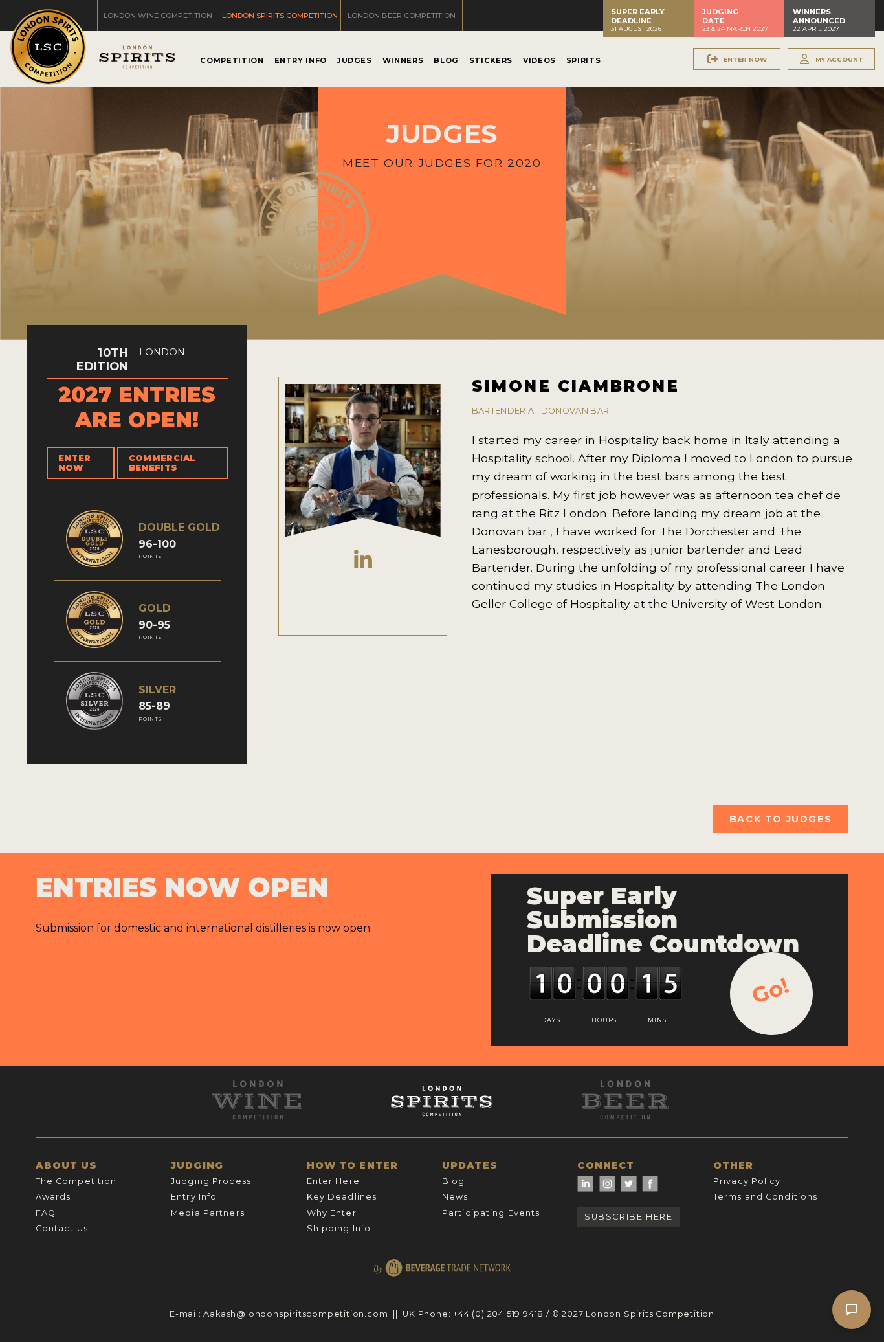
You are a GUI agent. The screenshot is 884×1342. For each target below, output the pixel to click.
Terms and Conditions (765, 1197)
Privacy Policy (747, 1181)
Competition (231, 60)
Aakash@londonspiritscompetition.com (295, 1314)
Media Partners (208, 1213)
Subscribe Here (628, 1217)
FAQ (46, 1213)
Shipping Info (339, 1228)
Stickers (491, 60)
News (455, 1197)
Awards (53, 1197)
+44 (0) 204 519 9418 (498, 1314)
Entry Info (300, 60)
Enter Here (333, 1181)
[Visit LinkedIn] (363, 560)
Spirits (583, 60)
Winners (402, 60)
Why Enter (332, 1213)
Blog (446, 60)
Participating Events (491, 1213)
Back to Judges (780, 819)
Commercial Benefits (162, 463)
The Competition (76, 1181)
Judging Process (211, 1181)
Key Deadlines (342, 1197)
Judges (354, 60)
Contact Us (62, 1228)
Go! (770, 990)
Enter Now (74, 463)
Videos (539, 60)
